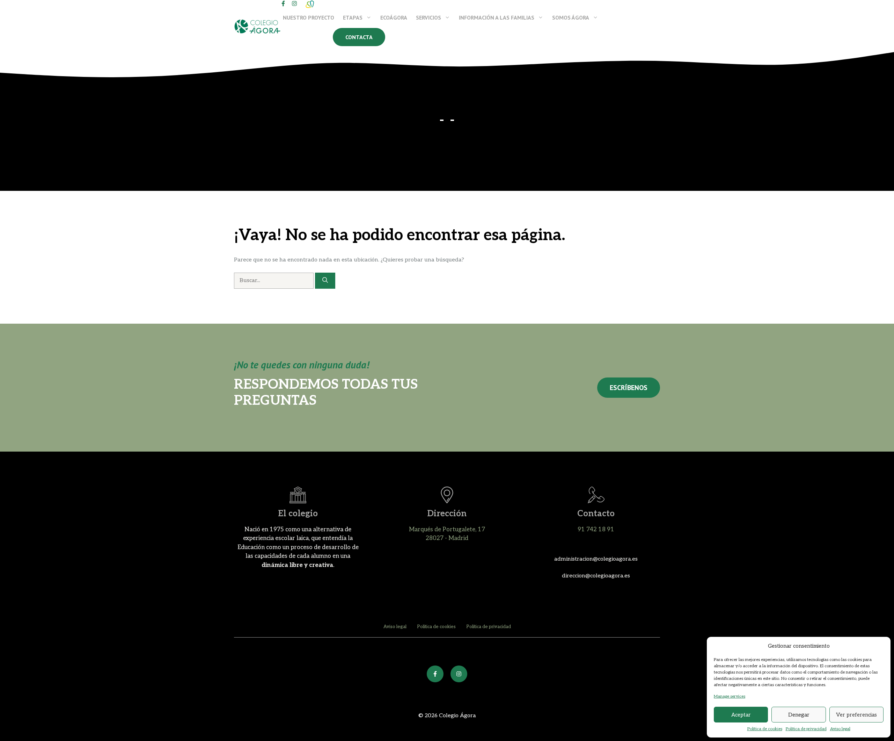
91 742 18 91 (596, 529)
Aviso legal (840, 729)
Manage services (729, 696)
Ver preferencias (856, 715)
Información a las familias (496, 17)
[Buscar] (325, 281)
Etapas (352, 17)
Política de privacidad (806, 729)
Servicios (428, 17)
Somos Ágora (570, 17)
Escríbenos (628, 387)
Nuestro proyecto (308, 17)
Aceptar (741, 715)
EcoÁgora (393, 17)
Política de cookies (764, 729)
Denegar (798, 715)
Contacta (359, 37)
